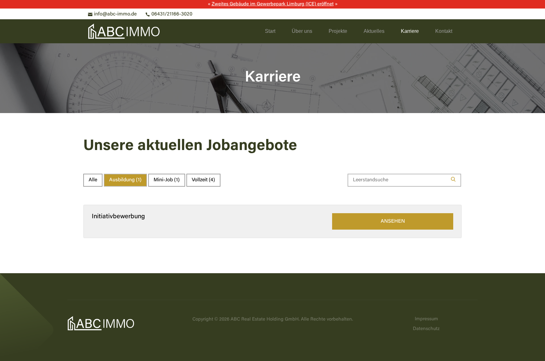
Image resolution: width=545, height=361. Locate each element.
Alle (93, 180)
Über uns (302, 31)
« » (272, 4)
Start (270, 31)
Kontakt (443, 31)
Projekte (338, 31)
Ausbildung (125, 180)
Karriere (410, 31)
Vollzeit (203, 180)
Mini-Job (167, 180)
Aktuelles (374, 31)
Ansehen (393, 221)
